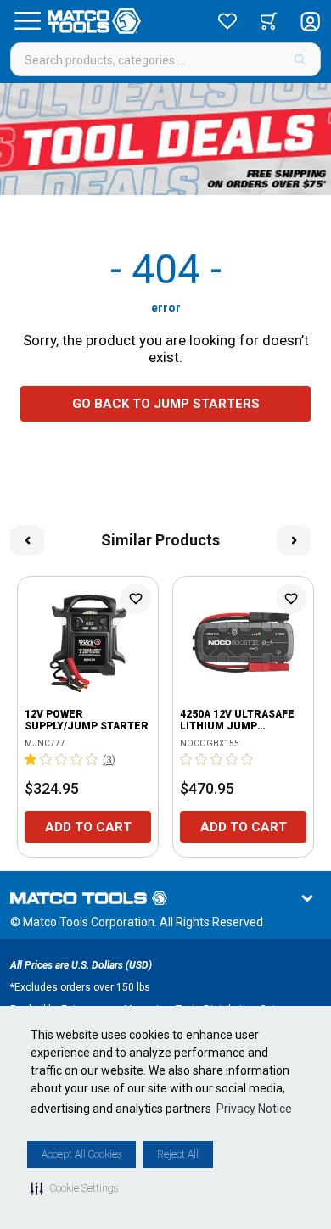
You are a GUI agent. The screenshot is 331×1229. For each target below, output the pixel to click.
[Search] (300, 59)
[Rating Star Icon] (31, 759)
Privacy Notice (254, 1108)
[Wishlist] (227, 21)
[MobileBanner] (165, 139)
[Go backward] (27, 540)
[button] (74, 1188)
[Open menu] (27, 21)
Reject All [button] (178, 1154)
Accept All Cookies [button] (81, 1154)
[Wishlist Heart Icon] (136, 599)
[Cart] (268, 21)
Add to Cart (88, 827)
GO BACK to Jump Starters (166, 403)
